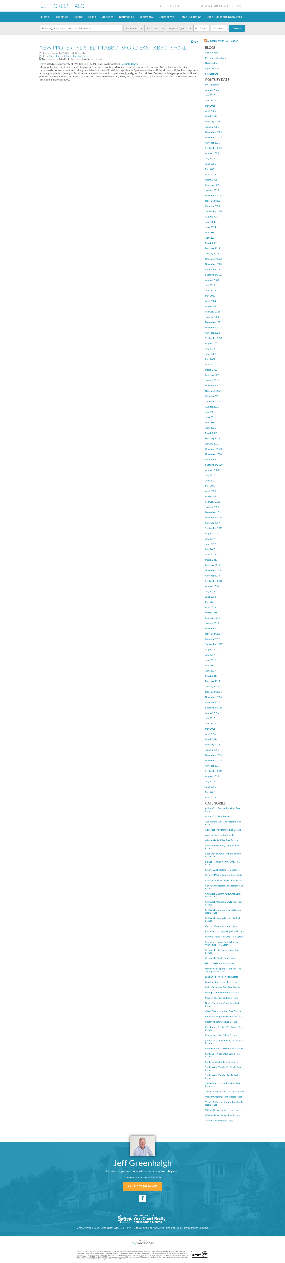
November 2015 (213, 760)
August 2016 (212, 712)
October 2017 (212, 639)
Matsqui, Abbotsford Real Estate (222, 992)
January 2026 (212, 126)
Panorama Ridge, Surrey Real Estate (223, 1016)
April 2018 (210, 607)
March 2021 (211, 433)
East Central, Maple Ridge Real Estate (224, 931)
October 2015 (212, 765)
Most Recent (212, 84)
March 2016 (211, 739)
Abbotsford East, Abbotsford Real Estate (69, 56)
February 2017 (212, 681)
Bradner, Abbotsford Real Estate (222, 869)
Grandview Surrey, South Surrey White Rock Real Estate (221, 943)
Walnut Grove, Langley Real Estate (223, 1110)
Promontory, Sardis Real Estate (221, 1035)
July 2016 (210, 718)
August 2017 (212, 649)
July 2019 (210, 538)
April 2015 (210, 797)
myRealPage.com (142, 1243)
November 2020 (213, 454)
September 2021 (213, 401)
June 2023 (210, 290)
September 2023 (213, 274)
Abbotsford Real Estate (217, 816)
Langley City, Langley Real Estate (222, 982)
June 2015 (210, 786)
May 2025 (210, 169)
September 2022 (213, 338)
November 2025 (213, 137)
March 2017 (211, 675)
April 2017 (210, 670)
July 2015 (210, 781)
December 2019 (213, 512)
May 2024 (210, 232)
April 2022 (210, 364)
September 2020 (213, 464)
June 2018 (210, 596)
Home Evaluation (190, 16)
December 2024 (213, 195)
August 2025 (212, 153)
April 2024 (210, 237)
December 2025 (213, 132)
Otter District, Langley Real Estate (223, 1011)
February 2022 (212, 375)
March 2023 (211, 306)
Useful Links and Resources (224, 16)
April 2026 (210, 111)
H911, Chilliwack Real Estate (219, 963)
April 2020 (210, 491)
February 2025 (212, 184)
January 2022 (212, 380)
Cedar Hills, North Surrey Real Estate (224, 880)
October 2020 (212, 459)
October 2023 (212, 269)
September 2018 (213, 580)
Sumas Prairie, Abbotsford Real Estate (224, 1091)
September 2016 (213, 707)
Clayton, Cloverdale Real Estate (221, 926)
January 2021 (212, 443)
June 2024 (210, 227)
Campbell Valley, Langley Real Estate (223, 875)
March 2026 (211, 116)
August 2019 (212, 533)
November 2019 (213, 517)
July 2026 (210, 95)
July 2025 (210, 158)
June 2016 (210, 723)
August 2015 (212, 776)
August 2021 (212, 406)
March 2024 (211, 243)
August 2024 (212, 216)
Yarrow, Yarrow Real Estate (219, 1120)
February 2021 (212, 438)
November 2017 (213, 633)
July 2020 (210, 475)
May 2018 (210, 602)
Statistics (107, 16)
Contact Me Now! (142, 1186)
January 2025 (212, 190)
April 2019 (210, 554)
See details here (129, 63)
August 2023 (212, 280)
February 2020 (212, 501)
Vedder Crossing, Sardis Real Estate (223, 1096)
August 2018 (212, 586)
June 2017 (210, 660)
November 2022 (213, 327)
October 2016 (212, 702)
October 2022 (212, 332)
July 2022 (210, 348)
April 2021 (210, 427)
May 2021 (210, 422)
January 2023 (212, 316)
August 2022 (212, 343)
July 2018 (210, 591)
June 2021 (210, 417)
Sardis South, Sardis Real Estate (221, 1061)
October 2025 (212, 142)
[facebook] (142, 1198)
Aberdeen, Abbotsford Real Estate (223, 829)
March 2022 (211, 369)
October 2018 (212, 575)
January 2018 (212, 623)
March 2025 (211, 179)
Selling (92, 16)
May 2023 (210, 295)
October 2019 (212, 522)
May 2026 (210, 105)
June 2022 (210, 353)
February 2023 (212, 311)
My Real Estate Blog (215, 57)
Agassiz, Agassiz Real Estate (219, 835)
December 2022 (213, 322)
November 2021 (213, 390)
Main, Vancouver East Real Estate (222, 987)
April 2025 (210, 174)
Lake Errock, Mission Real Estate (221, 976)
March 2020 (211, 496)
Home (45, 16)
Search (237, 28)
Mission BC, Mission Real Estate (221, 997)
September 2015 (213, 771)
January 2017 (212, 686)
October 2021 (212, 396)
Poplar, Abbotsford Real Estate (221, 1021)
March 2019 (211, 559)
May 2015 (210, 792)
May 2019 (210, 549)
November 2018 (213, 570)
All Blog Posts (212, 52)
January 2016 (212, 749)
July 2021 (210, 411)
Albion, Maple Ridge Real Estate (221, 840)
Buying (77, 16)
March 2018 (211, 612)
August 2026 (212, 89)
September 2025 (213, 148)
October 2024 (212, 206)
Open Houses (212, 68)
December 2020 (213, 448)
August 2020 (212, 470)
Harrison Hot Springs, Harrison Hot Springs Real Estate (223, 970)
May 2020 (210, 485)
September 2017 (213, 644)
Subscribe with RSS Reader (222, 40)
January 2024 (212, 253)
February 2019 (212, 565)
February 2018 (212, 617)
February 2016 (212, 744)
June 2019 (210, 543)
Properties (61, 16)
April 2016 (210, 734)
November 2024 (213, 200)
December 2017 (213, 628)
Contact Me (166, 16)
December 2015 (213, 755)
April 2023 (210, 301)
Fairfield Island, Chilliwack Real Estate (224, 936)
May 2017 (210, 665)
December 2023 (213, 258)
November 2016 (213, 697)
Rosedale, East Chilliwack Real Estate (224, 1048)
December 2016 (213, 691)
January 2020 (212, 507)
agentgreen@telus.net (222, 6)
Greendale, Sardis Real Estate (220, 958)
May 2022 (210, 359)
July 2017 (210, 654)
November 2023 (213, 264)
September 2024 (213, 211)
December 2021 (213, 385)
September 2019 (213, 528)
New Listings (212, 63)
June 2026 (210, 100)
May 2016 (210, 728)
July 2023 (210, 285)
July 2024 (210, 221)
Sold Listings (211, 73)
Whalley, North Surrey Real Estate (222, 1115)
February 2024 (212, 248)
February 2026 (212, 121)
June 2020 (210, 480)
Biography (146, 16)
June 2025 (210, 163)
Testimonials (126, 16)
